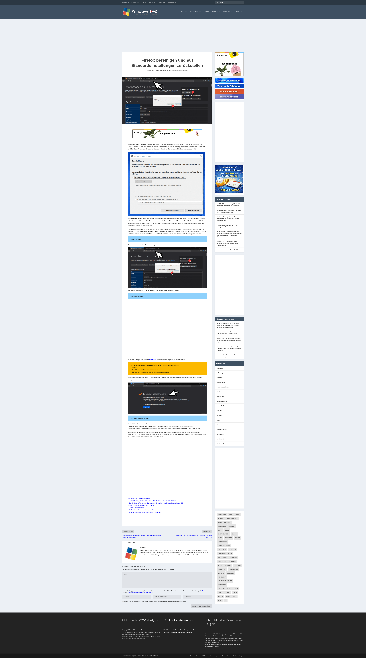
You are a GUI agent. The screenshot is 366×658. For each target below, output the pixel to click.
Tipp (236, 589)
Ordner (228, 565)
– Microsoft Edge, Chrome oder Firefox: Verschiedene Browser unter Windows (152, 501)
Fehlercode (222, 542)
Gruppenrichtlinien (223, 387)
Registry (219, 410)
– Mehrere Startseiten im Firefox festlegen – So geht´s (144, 512)
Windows (226, 11)
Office (215, 11)
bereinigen (152, 359)
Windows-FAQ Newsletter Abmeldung (231, 656)
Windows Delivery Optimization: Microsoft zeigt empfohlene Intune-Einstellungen (228, 218)
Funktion (232, 549)
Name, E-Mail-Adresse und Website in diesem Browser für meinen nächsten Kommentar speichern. (155, 601)
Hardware (220, 392)
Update (220, 596)
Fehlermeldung (224, 545)
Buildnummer (232, 518)
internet (233, 557)
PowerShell (233, 569)
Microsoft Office (222, 401)
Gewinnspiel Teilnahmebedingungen (207, 656)
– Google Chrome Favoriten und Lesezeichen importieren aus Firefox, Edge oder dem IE (155, 503)
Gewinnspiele (221, 382)
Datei (220, 522)
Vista (234, 596)
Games (206, 11)
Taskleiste (222, 585)
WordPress (154, 655)
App (230, 514)
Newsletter (162, 2)
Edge (227, 530)
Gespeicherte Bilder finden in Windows (229, 250)
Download (222, 526)
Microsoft (222, 561)
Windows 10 (220, 439)
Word (220, 600)
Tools (238, 11)
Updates (219, 425)
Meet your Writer (222, 323)
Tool (220, 592)
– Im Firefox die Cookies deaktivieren (139, 498)
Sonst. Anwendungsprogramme (174, 70)
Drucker (231, 526)
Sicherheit (222, 577)
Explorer (228, 538)
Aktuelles (182, 11)
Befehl (237, 514)
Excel (220, 538)
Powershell (220, 406)
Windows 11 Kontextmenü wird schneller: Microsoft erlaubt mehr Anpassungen (227, 243)
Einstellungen (223, 534)
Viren (228, 596)
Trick (235, 592)
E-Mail (220, 530)
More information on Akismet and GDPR (140, 592)
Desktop (219, 377)
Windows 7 (220, 444)
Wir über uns (153, 2)
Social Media (172, 2)
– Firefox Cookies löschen (136, 507)
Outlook (237, 565)
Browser (221, 518)
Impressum (125, 2)
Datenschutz (135, 2)
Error (234, 534)
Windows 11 (220, 434)
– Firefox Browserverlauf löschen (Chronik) (141, 505)
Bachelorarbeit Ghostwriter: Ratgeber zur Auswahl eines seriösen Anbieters (228, 325)
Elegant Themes (136, 655)
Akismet (204, 591)
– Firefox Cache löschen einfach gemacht (141, 510)
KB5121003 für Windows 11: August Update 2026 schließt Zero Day (229, 340)
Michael (143, 547)
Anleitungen (195, 11)
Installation (222, 557)
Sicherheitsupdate (225, 581)
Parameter (222, 569)
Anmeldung (222, 514)
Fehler (237, 538)
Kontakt (144, 2)
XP (225, 600)
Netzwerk (232, 561)
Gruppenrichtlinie (225, 553)
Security (219, 415)
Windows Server (222, 429)
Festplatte (222, 549)
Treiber (227, 592)
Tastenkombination (225, 589)
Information (220, 396)
